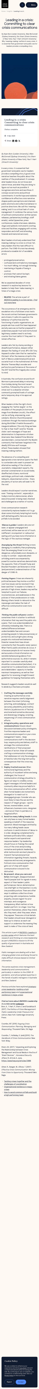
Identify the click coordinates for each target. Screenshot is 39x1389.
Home (4, 11)
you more (23, 1368)
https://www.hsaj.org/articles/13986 (16, 1061)
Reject (9, 1382)
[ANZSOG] (5, 4)
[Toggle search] (22, 5)
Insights (9, 11)
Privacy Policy (9, 1375)
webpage (20, 1004)
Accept (21, 1382)
